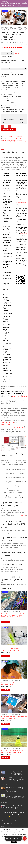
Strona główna (4, 27)
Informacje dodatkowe (12, 148)
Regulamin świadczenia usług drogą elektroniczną (14, 820)
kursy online (13, 141)
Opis (2, 148)
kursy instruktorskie (5, 141)
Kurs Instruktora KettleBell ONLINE (18, 140)
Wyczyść (17, 53)
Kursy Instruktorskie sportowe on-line (13, 28)
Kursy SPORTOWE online (15, 27)
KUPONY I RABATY (6, 826)
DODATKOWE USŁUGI (19, 427)
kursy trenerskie (19, 141)
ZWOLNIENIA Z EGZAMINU (19, 396)
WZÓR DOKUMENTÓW (20, 515)
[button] (24, 12)
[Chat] (25, 838)
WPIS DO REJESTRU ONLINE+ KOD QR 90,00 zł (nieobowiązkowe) (13, 63)
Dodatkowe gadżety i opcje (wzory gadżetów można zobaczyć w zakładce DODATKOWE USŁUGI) (13, 74)
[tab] (2, 148)
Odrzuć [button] (24, 5)
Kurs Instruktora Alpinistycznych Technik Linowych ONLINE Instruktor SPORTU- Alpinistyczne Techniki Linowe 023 (12, 615)
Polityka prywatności (6, 823)
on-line (25, 141)
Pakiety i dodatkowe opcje (7, 51)
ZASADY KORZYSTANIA (8, 422)
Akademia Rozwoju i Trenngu (13, 138)
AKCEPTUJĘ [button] (14, 841)
